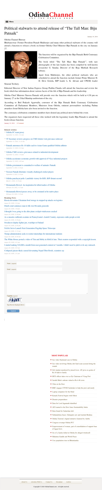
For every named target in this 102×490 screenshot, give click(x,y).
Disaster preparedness (59, 399)
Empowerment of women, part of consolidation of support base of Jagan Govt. (74, 427)
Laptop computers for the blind (63, 392)
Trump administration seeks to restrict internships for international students (33, 233)
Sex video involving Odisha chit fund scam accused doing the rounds (74, 364)
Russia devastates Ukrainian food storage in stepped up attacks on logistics (33, 200)
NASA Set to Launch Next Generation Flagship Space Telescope (29, 228)
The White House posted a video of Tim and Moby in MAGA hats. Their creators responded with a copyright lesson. (50, 239)
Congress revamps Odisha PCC (63, 422)
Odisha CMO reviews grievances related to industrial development (32, 152)
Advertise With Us (36, 482)
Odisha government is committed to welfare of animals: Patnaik (31, 165)
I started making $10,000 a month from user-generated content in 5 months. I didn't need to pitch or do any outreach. (49, 245)
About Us (24, 482)
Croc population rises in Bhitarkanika (65, 440)
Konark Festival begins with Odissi (64, 395)
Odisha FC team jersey (15, 132)
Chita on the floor (58, 384)
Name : (11, 263)
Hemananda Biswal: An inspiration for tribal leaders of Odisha (30, 185)
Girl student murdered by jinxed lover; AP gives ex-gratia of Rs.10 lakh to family (73, 371)
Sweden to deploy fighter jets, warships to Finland (24, 222)
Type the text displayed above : (16, 305)
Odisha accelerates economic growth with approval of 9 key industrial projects (36, 158)
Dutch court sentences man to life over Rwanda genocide (26, 205)
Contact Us (49, 482)
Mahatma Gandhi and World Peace (64, 436)
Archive (68, 482)
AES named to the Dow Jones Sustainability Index (70, 407)
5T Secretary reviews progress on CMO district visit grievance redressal (34, 138)
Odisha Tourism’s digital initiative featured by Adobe (71, 418)
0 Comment (20, 123)
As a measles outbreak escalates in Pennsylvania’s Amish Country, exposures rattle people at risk (42, 217)
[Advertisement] (51, 5)
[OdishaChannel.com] (51, 19)
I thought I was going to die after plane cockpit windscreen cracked (30, 211)
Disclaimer (59, 482)
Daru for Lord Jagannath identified (64, 403)
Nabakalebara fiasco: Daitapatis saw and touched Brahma (72, 415)
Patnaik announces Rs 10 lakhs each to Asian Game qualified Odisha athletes (36, 145)
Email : (11, 269)
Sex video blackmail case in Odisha (64, 360)
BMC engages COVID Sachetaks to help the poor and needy (73, 388)
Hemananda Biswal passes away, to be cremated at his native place (32, 191)
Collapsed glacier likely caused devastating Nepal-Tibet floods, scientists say (34, 250)
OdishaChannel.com (51, 487)
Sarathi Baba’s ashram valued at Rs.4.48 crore (68, 380)
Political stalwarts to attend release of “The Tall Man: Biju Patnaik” (50, 30)
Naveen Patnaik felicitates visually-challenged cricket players (30, 171)
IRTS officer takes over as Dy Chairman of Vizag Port (71, 376)
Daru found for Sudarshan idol (63, 411)
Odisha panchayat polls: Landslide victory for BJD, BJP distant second (34, 178)
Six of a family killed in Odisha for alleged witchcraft (71, 432)
